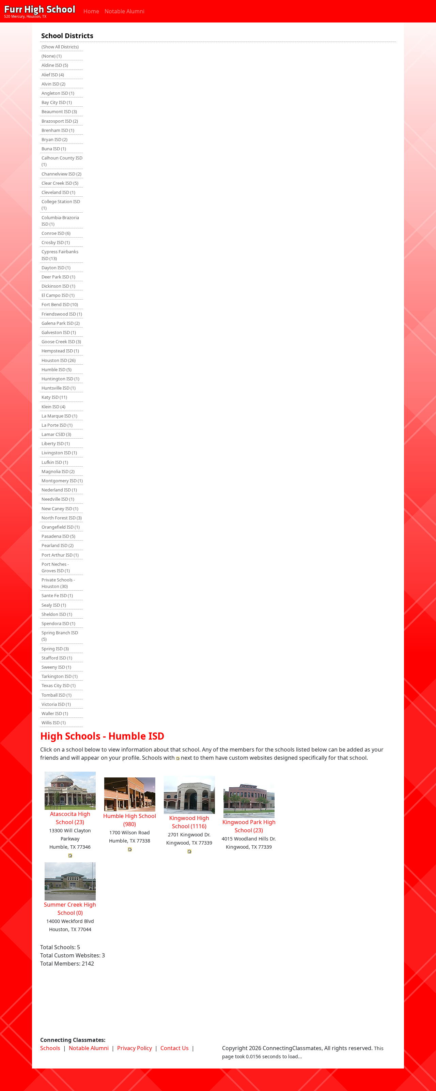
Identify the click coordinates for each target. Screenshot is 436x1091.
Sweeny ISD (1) (56, 667)
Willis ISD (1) (54, 722)
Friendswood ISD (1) (62, 314)
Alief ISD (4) (53, 75)
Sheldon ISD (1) (57, 614)
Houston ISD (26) (59, 360)
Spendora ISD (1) (58, 623)
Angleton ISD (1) (58, 93)
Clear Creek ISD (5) (60, 183)
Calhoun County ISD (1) (62, 161)
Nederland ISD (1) (59, 490)
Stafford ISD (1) (57, 658)
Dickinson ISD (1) (58, 286)
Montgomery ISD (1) (62, 481)
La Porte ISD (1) (57, 425)
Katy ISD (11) (54, 397)
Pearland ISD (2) (58, 545)
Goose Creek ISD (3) (61, 341)
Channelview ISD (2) (61, 174)
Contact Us (174, 1048)
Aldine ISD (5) (55, 65)
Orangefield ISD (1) (61, 527)
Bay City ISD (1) (57, 102)
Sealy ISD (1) (54, 605)
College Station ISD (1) (61, 204)
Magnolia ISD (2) (58, 471)
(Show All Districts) (60, 47)
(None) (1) (52, 56)
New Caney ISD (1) (60, 508)
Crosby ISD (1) (56, 242)
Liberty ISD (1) (56, 443)
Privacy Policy (134, 1048)
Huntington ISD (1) (60, 379)
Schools (50, 1048)
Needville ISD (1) (58, 499)
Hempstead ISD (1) (60, 351)
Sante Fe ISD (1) (57, 595)
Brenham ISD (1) (58, 130)
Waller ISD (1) (55, 713)
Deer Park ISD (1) (58, 277)
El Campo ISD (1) (58, 295)
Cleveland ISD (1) (58, 192)
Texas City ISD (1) (59, 685)
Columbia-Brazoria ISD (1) (60, 220)
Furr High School (39, 9)
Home (91, 11)
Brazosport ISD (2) (60, 121)
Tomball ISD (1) (57, 695)
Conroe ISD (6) (56, 233)
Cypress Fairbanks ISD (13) (60, 254)
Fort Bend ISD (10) (60, 304)
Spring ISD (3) (55, 649)
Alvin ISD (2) (53, 84)
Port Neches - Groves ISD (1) (56, 567)
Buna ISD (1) (54, 149)
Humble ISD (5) (57, 369)
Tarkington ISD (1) (60, 676)
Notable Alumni (124, 11)
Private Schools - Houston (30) (58, 583)
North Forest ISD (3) (62, 518)
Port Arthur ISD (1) (60, 555)
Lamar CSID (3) (56, 434)
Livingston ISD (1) (59, 453)
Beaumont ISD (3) (59, 111)
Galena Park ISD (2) (61, 323)
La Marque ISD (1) (59, 416)
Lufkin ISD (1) (55, 462)
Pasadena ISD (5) (58, 536)
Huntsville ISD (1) (59, 388)
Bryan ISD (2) (54, 139)
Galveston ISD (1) (59, 332)
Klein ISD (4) (53, 407)
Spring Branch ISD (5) (60, 636)
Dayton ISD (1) (56, 267)
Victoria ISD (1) (56, 704)
